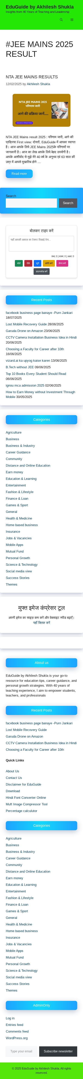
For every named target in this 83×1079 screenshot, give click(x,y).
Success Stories (18, 578)
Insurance (13, 531)
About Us (12, 771)
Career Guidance (18, 452)
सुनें (37, 263)
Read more (19, 173)
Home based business (22, 525)
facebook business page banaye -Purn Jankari (39, 313)
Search (11, 196)
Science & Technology (22, 565)
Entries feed (14, 1025)
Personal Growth (18, 558)
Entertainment (16, 485)
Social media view (19, 571)
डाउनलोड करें (41, 271)
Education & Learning (21, 479)
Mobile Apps (14, 545)
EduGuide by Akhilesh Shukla (40, 7)
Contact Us (14, 778)
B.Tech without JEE (20, 367)
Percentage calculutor (21, 811)
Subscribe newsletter (58, 1051)
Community (14, 459)
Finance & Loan (17, 498)
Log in (10, 1018)
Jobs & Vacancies (19, 538)
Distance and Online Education (28, 465)
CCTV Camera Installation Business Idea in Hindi (41, 337)
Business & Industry (20, 446)
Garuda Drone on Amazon (24, 331)
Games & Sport (17, 505)
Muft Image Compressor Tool (26, 804)
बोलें (18, 263)
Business (12, 439)
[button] (61, 20)
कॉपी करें (49, 263)
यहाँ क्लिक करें (41, 623)
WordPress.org (17, 1038)
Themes (11, 584)
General (11, 512)
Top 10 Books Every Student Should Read (36, 374)
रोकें (28, 263)
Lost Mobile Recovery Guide (26, 324)
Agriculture (13, 432)
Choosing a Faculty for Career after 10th (35, 349)
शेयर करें (62, 263)
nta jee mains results (32, 76)
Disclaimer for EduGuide (23, 784)
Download (13, 791)
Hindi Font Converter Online (26, 798)
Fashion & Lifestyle (19, 492)
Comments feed (17, 1031)
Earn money (14, 472)
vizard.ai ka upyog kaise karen (28, 360)
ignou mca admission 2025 (25, 385)
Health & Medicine (19, 518)
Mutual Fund (15, 551)
